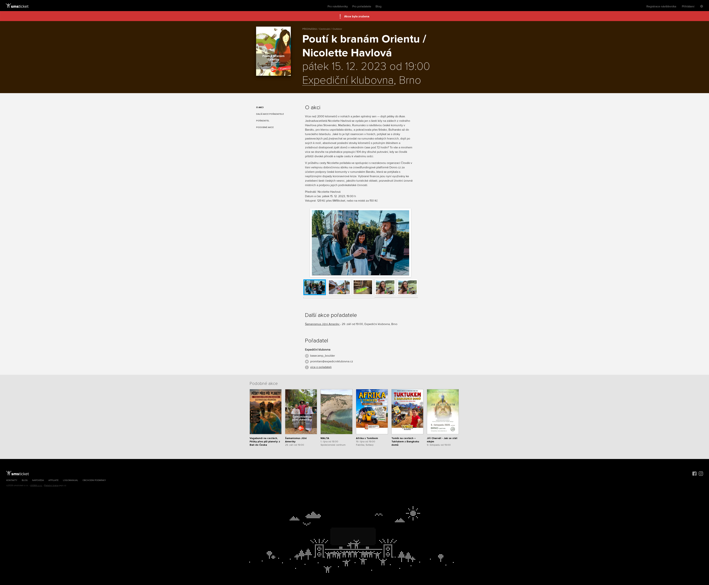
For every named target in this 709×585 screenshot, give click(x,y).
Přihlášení (688, 6)
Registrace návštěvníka (661, 6)
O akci (259, 107)
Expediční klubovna (348, 80)
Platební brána (51, 485)
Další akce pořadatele (270, 114)
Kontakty (11, 480)
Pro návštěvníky (338, 6)
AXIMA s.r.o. (36, 485)
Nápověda (38, 480)
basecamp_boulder (322, 356)
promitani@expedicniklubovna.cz (331, 361)
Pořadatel (262, 120)
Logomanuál (70, 480)
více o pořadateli (321, 367)
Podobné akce (265, 127)
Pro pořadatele (361, 6)
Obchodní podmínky (94, 480)
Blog (378, 6)
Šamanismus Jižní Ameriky (322, 324)
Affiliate (53, 480)
